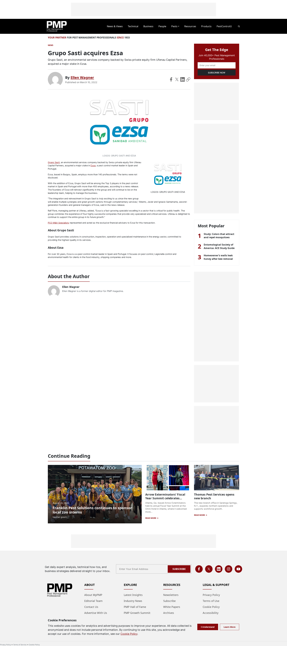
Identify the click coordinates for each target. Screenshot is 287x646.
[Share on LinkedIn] (182, 79)
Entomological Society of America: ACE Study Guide (219, 246)
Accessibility (210, 613)
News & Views (115, 26)
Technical (133, 26)
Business (148, 26)
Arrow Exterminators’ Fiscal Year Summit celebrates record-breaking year (165, 498)
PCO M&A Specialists (58, 222)
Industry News (133, 601)
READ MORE (151, 518)
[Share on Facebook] (171, 79)
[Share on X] (177, 79)
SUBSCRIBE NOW (216, 72)
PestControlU (224, 26)
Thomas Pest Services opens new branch (214, 496)
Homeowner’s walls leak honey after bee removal (218, 257)
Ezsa (93, 165)
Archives (168, 613)
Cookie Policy (211, 607)
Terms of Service (20, 645)
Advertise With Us (95, 613)
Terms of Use (211, 601)
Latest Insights (133, 595)
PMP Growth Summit (137, 613)
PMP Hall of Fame (135, 607)
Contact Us (91, 607)
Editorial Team (93, 601)
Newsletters (170, 595)
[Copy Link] (188, 79)
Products (206, 26)
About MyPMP (93, 595)
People (162, 26)
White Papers (171, 607)
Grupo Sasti (54, 162)
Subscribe (179, 569)
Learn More (229, 627)
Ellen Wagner (82, 77)
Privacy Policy (211, 595)
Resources (190, 26)
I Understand (208, 627)
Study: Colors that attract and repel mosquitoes (219, 235)
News (50, 45)
